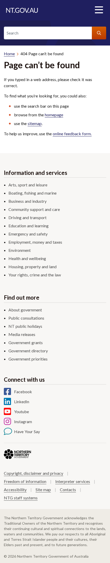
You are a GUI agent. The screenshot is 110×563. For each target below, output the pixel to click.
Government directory (28, 350)
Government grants (25, 342)
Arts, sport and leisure (27, 184)
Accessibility (15, 489)
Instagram (23, 421)
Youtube (21, 411)
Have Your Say (27, 431)
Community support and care (34, 209)
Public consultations (26, 318)
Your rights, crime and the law (34, 274)
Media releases (21, 334)
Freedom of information (25, 481)
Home (9, 53)
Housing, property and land (32, 266)
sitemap (35, 123)
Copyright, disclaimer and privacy (33, 473)
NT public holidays (25, 326)
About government (25, 309)
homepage (54, 114)
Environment (19, 250)
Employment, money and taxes (35, 242)
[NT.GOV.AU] (22, 10)
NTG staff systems (21, 497)
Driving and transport (27, 217)
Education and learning (28, 225)
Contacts (68, 489)
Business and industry (27, 201)
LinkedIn (21, 401)
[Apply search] (99, 33)
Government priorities (28, 358)
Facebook (23, 391)
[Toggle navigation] (99, 10)
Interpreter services (72, 481)
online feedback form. (72, 133)
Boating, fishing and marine (32, 192)
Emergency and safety (28, 233)
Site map (43, 489)
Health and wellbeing (27, 258)
